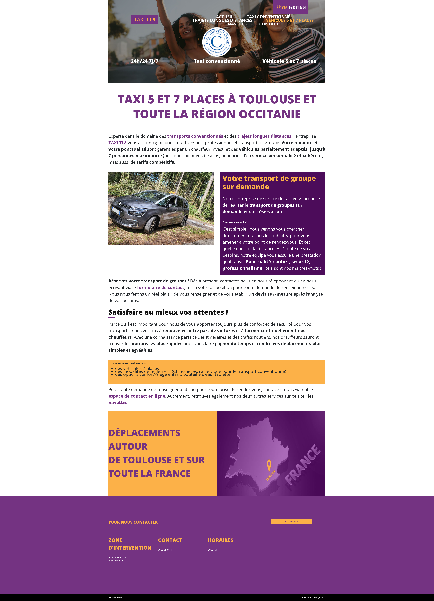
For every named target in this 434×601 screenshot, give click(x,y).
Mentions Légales (115, 597)
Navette (237, 24)
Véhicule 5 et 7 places (290, 20)
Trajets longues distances (222, 20)
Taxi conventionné (268, 17)
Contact (269, 24)
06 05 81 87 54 (165, 549)
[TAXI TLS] (161, 208)
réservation (291, 521)
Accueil (224, 17)
